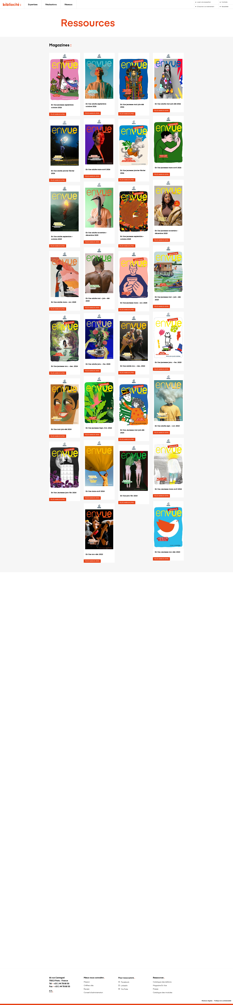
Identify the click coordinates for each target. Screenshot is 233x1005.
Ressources (158, 977)
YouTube (124, 989)
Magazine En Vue (160, 985)
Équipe (86, 989)
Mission (87, 982)
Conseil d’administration (93, 992)
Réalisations (51, 4)
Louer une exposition (204, 2)
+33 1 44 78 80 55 (62, 986)
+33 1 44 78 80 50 (61, 983)
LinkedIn (124, 985)
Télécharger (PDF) (57, 114)
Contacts (224, 2)
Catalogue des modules (162, 992)
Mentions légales (207, 1001)
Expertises (32, 4)
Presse (155, 989)
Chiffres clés (88, 985)
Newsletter (225, 6)
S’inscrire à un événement (205, 6)
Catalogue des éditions (162, 982)
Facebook (125, 982)
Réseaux (68, 4)
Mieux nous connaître (94, 977)
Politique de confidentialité (222, 1001)
